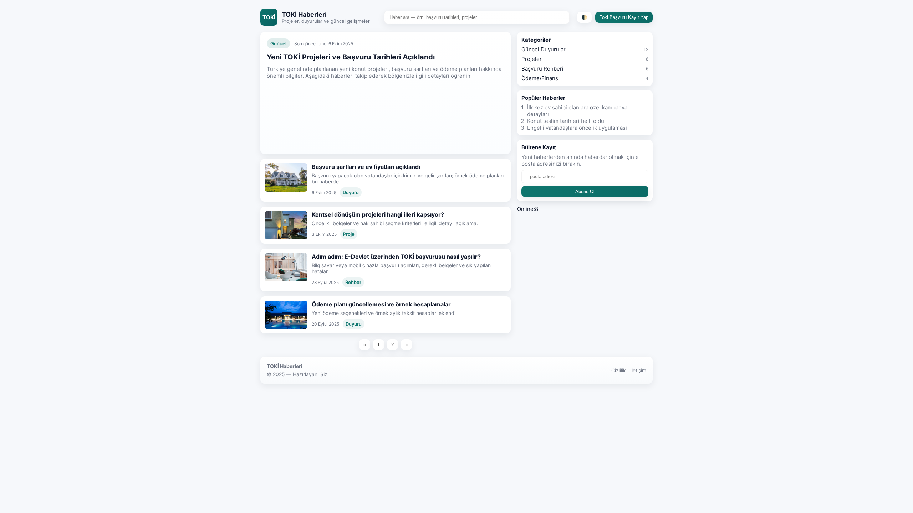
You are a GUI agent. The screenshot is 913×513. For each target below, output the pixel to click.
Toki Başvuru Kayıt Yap (624, 17)
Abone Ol (585, 191)
